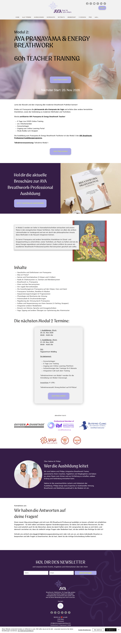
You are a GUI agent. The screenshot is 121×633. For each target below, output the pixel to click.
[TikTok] (105, 3)
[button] (39, 17)
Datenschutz (54, 625)
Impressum (63, 625)
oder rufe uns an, (70, 534)
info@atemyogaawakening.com (50, 534)
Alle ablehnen (98, 630)
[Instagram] (91, 3)
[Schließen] (119, 629)
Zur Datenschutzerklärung (25, 631)
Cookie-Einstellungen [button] (84, 630)
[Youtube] (94, 3)
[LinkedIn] (101, 3)
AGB (69, 625)
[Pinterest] (98, 3)
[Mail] (60, 606)
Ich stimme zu (111, 630)
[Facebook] (87, 3)
